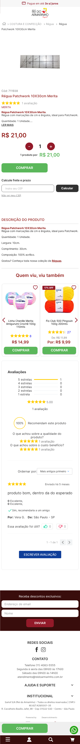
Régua (50, 24)
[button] (51, 739)
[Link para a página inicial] (4, 24)
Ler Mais (7, 124)
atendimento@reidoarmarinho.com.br (40, 676)
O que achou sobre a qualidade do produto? (37, 435)
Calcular (67, 188)
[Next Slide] (76, 320)
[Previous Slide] (3, 320)
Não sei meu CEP (11, 195)
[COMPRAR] (21, 350)
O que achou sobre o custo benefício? (37, 445)
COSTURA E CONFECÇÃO (25, 24)
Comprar (24, 168)
